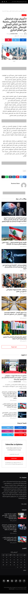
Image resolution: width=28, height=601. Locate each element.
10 (17, 560)
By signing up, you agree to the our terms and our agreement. (14, 463)
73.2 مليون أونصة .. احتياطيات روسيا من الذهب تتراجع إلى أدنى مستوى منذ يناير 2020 (15, 314)
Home (23, 11)
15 (24, 562)
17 (17, 562)
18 (14, 562)
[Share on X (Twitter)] (15, 39)
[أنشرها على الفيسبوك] (23, 39)
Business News (14, 34)
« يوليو (24, 570)
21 (3, 562)
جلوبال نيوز (24, 15)
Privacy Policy (15, 464)
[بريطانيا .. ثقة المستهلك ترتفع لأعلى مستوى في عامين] (14, 281)
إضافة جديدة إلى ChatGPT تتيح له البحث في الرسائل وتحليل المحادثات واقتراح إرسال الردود (14, 267)
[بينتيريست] (8, 39)
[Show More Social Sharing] (3, 39)
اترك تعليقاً (14, 347)
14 (3, 560)
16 (21, 562)
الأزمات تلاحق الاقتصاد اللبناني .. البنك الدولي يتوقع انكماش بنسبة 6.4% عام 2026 (14, 243)
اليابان (24, 171)
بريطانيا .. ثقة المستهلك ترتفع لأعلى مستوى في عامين (16, 290)
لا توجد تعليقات (22, 36)
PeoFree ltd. (11, 589)
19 (10, 562)
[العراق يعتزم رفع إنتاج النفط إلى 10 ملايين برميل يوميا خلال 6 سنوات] (14, 328)
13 (6, 560)
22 (24, 565)
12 (10, 560)
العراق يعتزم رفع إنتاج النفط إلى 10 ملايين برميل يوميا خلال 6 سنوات (14, 338)
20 (6, 562)
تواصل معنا (23, 504)
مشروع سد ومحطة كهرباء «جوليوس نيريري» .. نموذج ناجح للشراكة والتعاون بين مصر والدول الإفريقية (14, 377)
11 (14, 560)
